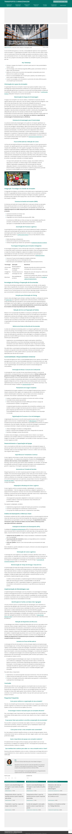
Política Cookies (27, 833)
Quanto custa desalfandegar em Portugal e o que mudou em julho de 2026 (14, 786)
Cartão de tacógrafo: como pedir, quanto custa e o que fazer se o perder (36, 806)
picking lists (9, 299)
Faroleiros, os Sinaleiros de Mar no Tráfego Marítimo (56, 805)
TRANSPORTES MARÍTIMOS (53, 809)
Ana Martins (9, 765)
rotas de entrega (26, 384)
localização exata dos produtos (39, 242)
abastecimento (33, 279)
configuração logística (22, 234)
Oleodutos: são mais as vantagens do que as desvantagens (54, 786)
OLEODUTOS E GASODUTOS (53, 790)
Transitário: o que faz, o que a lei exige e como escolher (14, 805)
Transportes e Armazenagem (16, 1)
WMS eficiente (32, 421)
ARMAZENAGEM (7, 47)
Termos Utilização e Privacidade (36, 833)
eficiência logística (40, 255)
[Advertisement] (36, 15)
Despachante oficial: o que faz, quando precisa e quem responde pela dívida (14, 796)
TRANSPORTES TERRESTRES (32, 809)
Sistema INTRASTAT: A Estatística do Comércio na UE (57, 795)
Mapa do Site (44, 833)
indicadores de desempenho (19, 529)
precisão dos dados (9, 480)
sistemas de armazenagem (35, 136)
